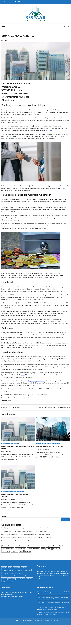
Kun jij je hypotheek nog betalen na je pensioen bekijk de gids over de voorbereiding (25, 528)
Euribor (24, 546)
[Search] (68, 26)
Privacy (55, 620)
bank (64, 188)
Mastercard (56, 548)
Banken (10, 398)
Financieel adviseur (33, 546)
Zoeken (4, 516)
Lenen (43, 548)
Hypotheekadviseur (7, 548)
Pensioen (14, 551)
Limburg (10, 443)
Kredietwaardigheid (33, 548)
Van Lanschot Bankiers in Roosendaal (49, 446)
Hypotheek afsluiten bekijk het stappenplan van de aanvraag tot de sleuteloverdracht (26, 537)
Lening (49, 548)
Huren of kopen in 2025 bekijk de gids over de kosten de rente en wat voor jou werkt (25, 534)
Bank (9, 400)
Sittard (16, 443)
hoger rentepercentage (36, 381)
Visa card (28, 551)
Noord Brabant (47, 443)
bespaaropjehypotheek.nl (36, 620)
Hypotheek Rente (20, 548)
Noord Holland (12, 491)
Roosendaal (55, 443)
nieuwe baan (6, 551)
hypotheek (49, 130)
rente (22, 375)
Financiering (45, 546)
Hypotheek (62, 546)
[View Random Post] (64, 26)
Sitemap (49, 620)
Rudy (5, 40)
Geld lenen (54, 546)
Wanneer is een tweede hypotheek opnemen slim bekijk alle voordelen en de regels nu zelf (27, 541)
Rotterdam (18, 398)
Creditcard (17, 546)
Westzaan (20, 491)
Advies (4, 546)
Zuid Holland (26, 398)
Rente (21, 551)
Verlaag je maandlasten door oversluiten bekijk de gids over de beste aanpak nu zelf (25, 531)
